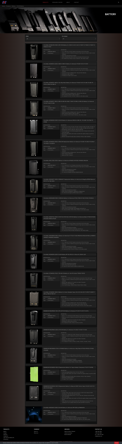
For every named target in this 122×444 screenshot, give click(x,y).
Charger (5, 432)
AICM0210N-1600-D (52, 51)
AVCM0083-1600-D (51, 298)
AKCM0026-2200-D (52, 126)
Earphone (5, 434)
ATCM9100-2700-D (51, 278)
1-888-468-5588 (98, 431)
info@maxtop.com (98, 436)
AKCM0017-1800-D (51, 107)
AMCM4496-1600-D (52, 202)
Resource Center (57, 2)
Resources (36, 432)
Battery (14, 6)
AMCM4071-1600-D (51, 185)
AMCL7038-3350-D (51, 165)
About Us (36, 431)
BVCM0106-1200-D (51, 392)
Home (3, 6)
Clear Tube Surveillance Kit (8, 437)
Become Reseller (67, 434)
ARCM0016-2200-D (51, 259)
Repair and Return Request (69, 431)
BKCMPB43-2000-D (52, 334)
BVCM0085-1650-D (51, 372)
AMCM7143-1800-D (51, 223)
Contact (76, 2)
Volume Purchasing (68, 432)
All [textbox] (27, 38)
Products (45, 2)
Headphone (5, 436)
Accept (116, 442)
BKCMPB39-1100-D (51, 315)
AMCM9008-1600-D (52, 242)
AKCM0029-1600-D (51, 148)
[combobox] (43, 38)
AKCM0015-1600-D (51, 89)
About (68, 2)
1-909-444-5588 (98, 432)
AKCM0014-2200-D (51, 68)
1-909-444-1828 (100, 434)
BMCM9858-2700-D (52, 355)
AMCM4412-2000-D (52, 412)
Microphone (5, 439)
